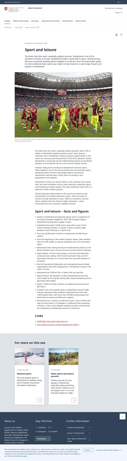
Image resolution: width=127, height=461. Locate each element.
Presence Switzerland (75, 427)
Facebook (42, 427)
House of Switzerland (75, 433)
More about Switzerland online (76, 440)
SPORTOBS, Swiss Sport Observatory (51, 321)
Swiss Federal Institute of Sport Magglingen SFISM (57, 325)
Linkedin (54, 431)
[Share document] (121, 34)
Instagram (42, 431)
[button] (7, 21)
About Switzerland (35, 8)
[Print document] (116, 34)
